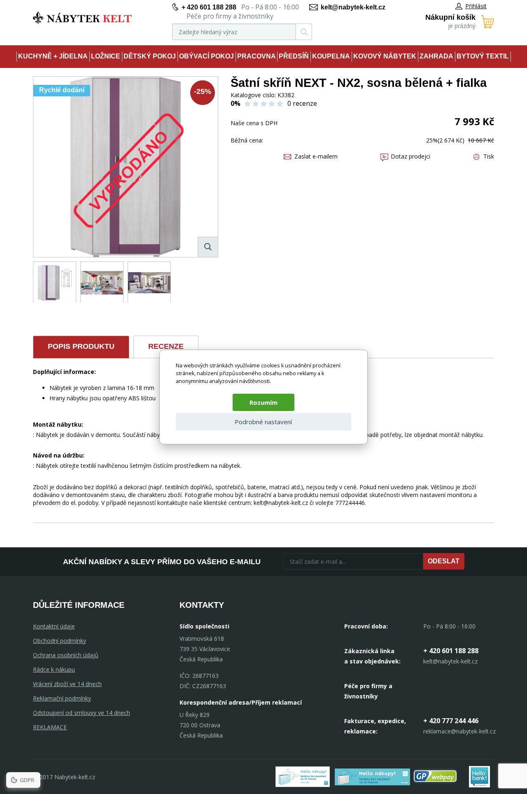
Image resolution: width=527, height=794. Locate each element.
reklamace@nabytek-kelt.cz (459, 731)
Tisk (488, 156)
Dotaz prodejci (410, 156)
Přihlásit (476, 6)
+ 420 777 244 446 (450, 720)
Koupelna (331, 56)
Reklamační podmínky (62, 698)
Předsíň (294, 56)
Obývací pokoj (206, 56)
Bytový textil (483, 56)
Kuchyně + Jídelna (53, 56)
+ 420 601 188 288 (209, 7)
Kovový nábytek (384, 56)
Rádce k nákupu (54, 669)
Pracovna (256, 56)
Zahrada (436, 56)
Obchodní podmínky (59, 641)
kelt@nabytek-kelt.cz (353, 7)
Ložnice (105, 56)
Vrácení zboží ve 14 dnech (67, 684)
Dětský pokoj (150, 56)
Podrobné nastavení (263, 422)
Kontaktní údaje (54, 626)
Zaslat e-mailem (316, 156)
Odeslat (443, 561)
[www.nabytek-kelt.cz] (82, 17)
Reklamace (50, 727)
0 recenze (302, 103)
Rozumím (263, 402)
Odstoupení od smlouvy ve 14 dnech (81, 713)
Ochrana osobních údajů (65, 655)
